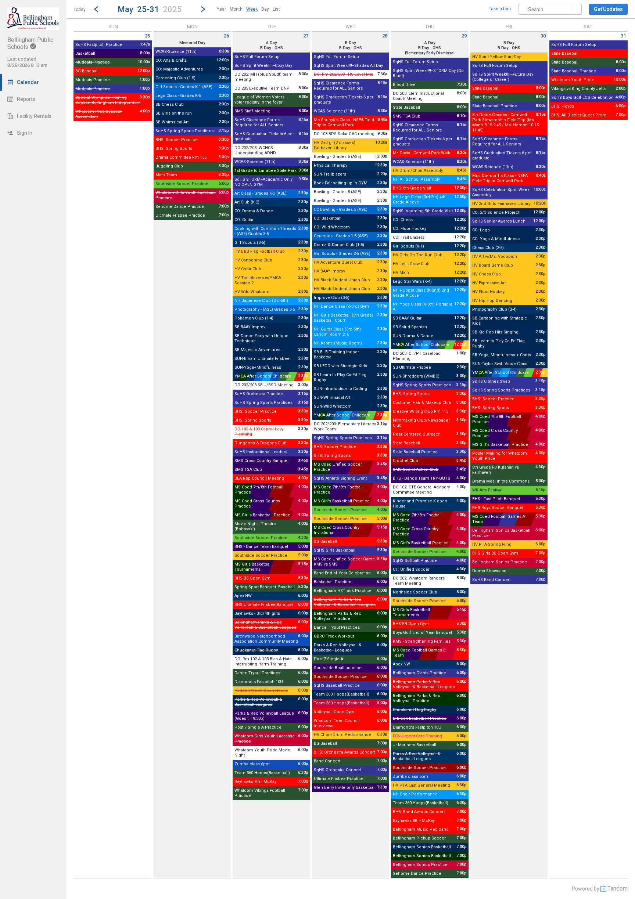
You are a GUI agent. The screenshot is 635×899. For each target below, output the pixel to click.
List (276, 9)
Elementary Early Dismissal (430, 53)
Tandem (617, 888)
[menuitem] (221, 9)
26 (226, 36)
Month (236, 9)
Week (252, 9)
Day (265, 9)
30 (543, 36)
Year (221, 9)
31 (623, 36)
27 (305, 36)
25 (147, 36)
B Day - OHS (271, 48)
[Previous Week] (96, 9)
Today (79, 9)
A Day (271, 42)
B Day (350, 42)
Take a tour (500, 8)
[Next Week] (203, 9)
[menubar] (248, 9)
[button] (149, 9)
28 (384, 36)
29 (464, 36)
